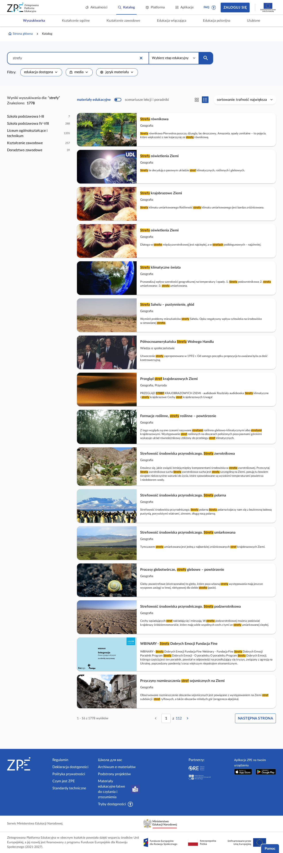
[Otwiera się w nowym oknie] (243, 772)
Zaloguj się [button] (235, 7)
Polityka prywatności (68, 774)
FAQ (206, 7)
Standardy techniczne (69, 788)
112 (179, 718)
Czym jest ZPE (63, 781)
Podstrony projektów (114, 774)
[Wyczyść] (141, 58)
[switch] (123, 99)
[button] (213, 7)
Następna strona (255, 718)
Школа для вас (110, 760)
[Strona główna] (28, 764)
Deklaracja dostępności (70, 767)
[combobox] (41, 72)
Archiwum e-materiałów (117, 767)
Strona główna (23, 33)
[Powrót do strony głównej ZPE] (23, 7)
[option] (38, 116)
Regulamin (60, 760)
